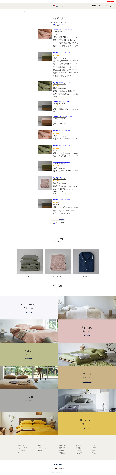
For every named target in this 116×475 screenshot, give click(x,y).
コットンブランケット (58, 276)
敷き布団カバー (79, 448)
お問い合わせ (21, 448)
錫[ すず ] (61, 452)
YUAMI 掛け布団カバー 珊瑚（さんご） (62, 30)
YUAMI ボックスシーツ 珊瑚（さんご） (62, 116)
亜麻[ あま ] (62, 450)
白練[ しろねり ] (63, 445)
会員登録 (94, 6)
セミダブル (94, 447)
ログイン (99, 6)
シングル (94, 445)
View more (29, 312)
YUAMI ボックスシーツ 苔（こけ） (61, 52)
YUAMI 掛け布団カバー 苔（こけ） (61, 82)
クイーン (94, 450)
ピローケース (79, 450)
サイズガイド (95, 453)
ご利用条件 (39, 447)
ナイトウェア (86, 276)
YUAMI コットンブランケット (60, 177)
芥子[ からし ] (62, 453)
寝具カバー (29, 276)
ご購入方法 (39, 445)
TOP (19, 11)
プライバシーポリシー (23, 447)
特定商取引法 (21, 445)
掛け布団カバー (79, 447)
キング (93, 452)
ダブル (93, 448)
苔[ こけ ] (61, 448)
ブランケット (79, 452)
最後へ (61, 24)
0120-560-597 (22, 450)
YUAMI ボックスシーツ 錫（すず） (61, 101)
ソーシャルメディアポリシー (44, 448)
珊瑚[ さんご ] (62, 447)
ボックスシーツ (79, 445)
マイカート (39, 450)
